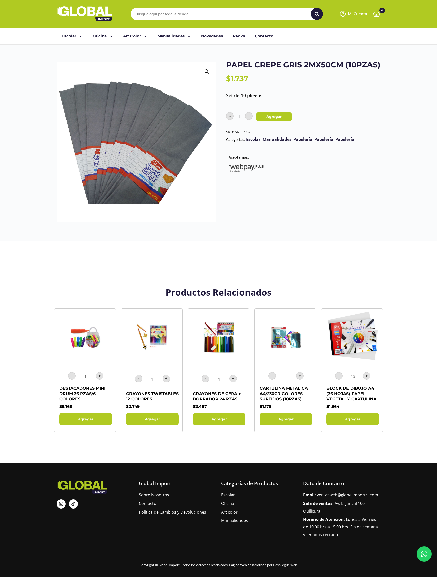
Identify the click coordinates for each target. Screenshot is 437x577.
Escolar (69, 36)
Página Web (238, 565)
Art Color (132, 36)
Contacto (264, 36)
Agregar (274, 116)
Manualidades (171, 36)
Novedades (212, 36)
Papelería (302, 139)
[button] (206, 71)
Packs (239, 36)
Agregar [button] (85, 419)
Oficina (100, 36)
